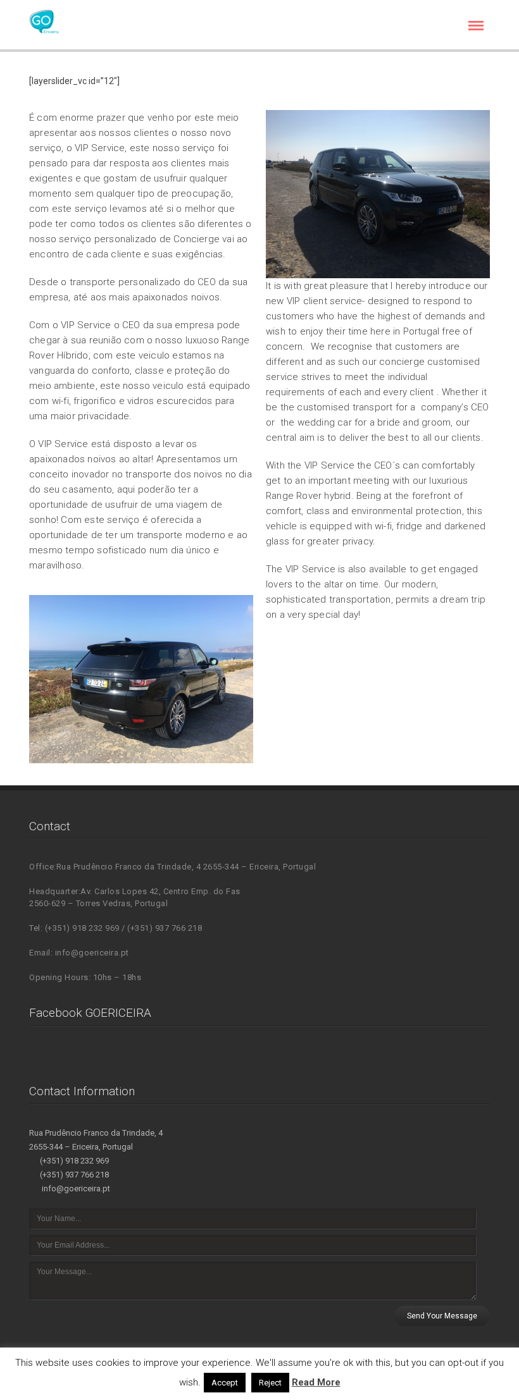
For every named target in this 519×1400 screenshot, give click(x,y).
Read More (316, 1382)
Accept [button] (224, 1382)
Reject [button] (270, 1382)
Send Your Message (442, 1315)
